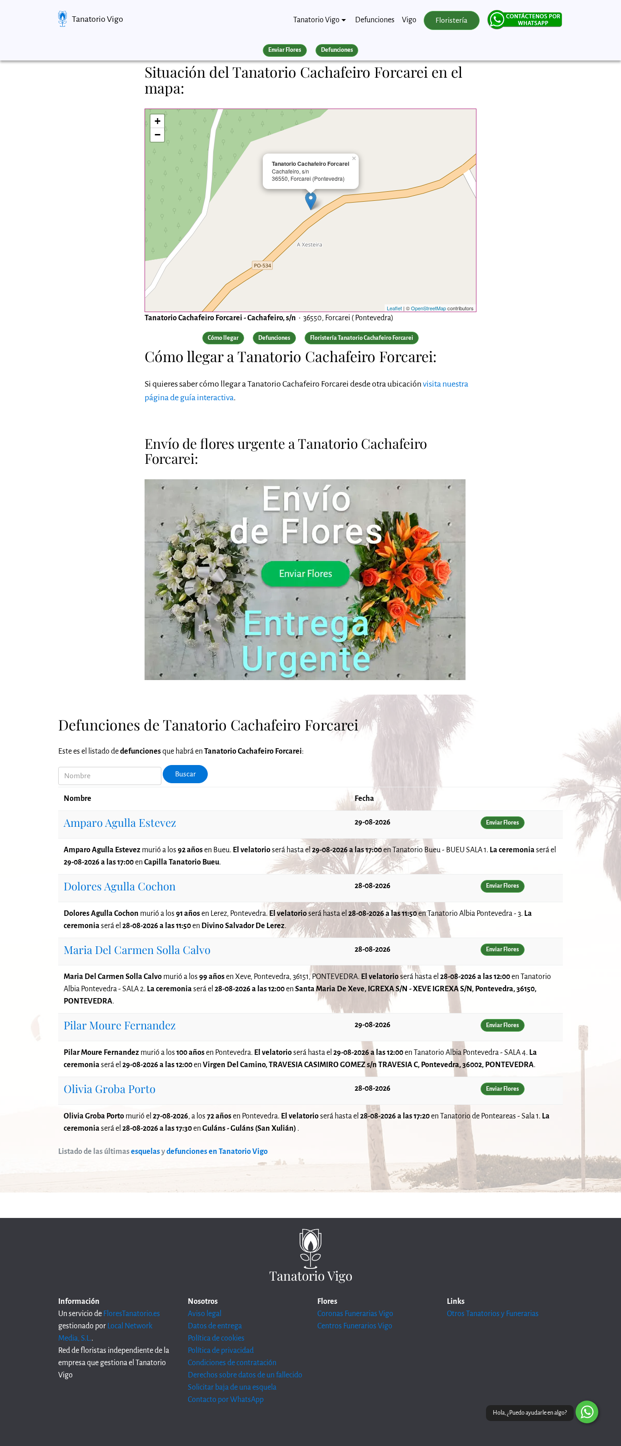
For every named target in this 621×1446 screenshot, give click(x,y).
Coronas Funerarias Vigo (355, 1314)
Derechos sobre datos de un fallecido (245, 1375)
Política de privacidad (221, 1351)
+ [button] (157, 121)
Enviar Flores (284, 50)
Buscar (185, 774)
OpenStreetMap (428, 308)
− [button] (157, 134)
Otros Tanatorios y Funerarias (493, 1314)
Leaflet (394, 308)
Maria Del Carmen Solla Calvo (137, 949)
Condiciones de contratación (232, 1363)
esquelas (145, 1152)
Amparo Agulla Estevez (120, 822)
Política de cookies (216, 1338)
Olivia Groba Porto (109, 1088)
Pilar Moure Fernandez (119, 1025)
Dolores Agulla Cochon (119, 886)
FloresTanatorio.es (131, 1314)
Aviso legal (204, 1314)
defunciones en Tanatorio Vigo (217, 1152)
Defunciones (375, 20)
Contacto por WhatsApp (226, 1400)
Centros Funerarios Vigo (354, 1326)
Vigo (409, 20)
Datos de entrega (215, 1326)
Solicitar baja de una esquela (232, 1387)
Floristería (451, 20)
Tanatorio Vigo (97, 19)
